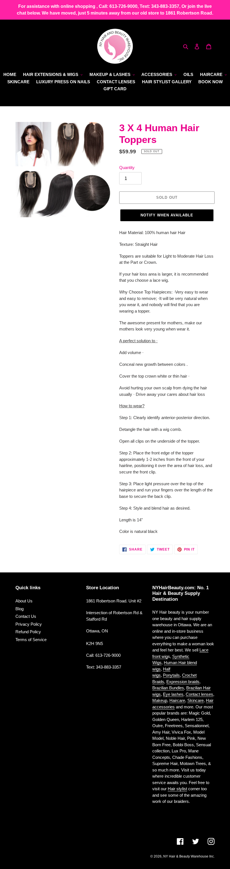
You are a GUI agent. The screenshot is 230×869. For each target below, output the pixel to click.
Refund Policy (28, 631)
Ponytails (171, 675)
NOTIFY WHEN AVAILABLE (167, 215)
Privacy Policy (28, 624)
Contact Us (25, 616)
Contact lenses (199, 694)
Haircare (177, 700)
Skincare (195, 700)
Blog (19, 608)
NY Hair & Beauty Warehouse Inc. (189, 856)
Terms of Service (31, 639)
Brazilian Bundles (168, 687)
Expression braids (182, 681)
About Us (24, 600)
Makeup (159, 700)
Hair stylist (177, 788)
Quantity (127, 167)
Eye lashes (173, 694)
